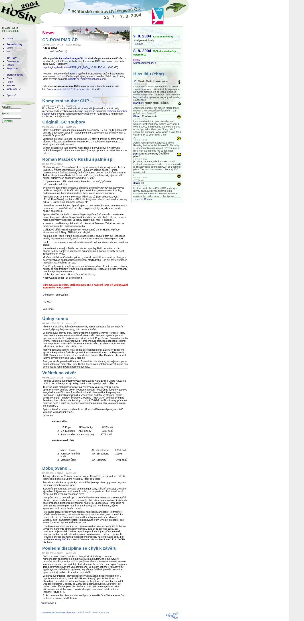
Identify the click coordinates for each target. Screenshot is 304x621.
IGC (9, 51)
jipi (135, 153)
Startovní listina (15, 74)
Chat (9, 78)
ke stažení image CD (71, 58)
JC (134, 81)
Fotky (10, 81)
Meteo (10, 48)
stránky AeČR (61, 539)
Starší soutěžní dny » (144, 63)
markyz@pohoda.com (93, 79)
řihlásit (8, 120)
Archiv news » (48, 603)
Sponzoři (11, 95)
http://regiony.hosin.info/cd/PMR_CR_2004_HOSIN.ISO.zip (74, 67)
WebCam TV (13, 89)
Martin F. (138, 102)
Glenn (136, 116)
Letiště (10, 65)
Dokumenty (13, 61)
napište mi (73, 79)
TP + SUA (12, 57)
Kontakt (11, 85)
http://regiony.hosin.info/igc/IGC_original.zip (65, 89)
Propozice (12, 68)
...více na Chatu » (142, 199)
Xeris (136, 183)
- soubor (138, 44)
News (10, 38)
